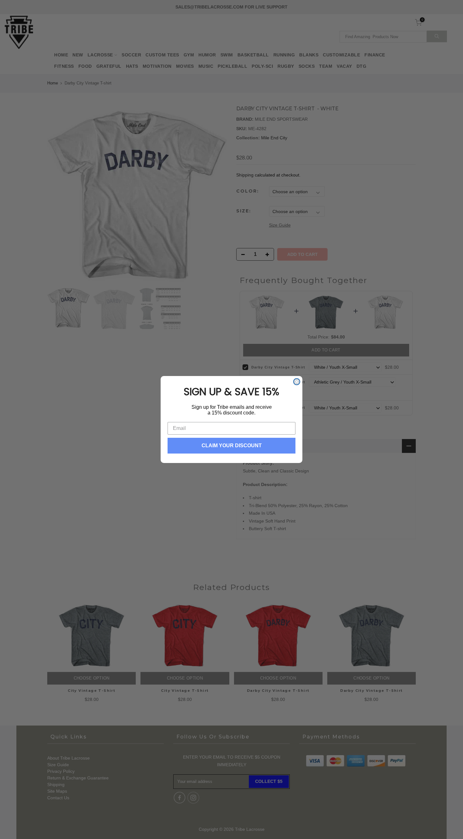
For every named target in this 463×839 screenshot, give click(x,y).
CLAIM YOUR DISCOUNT (232, 445)
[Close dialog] (297, 382)
